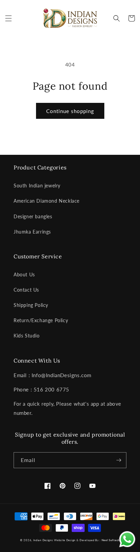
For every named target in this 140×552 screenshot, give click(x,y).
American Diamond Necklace (47, 201)
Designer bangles (33, 216)
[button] (8, 18)
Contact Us (26, 290)
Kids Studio (27, 335)
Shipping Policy (31, 305)
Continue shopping (70, 111)
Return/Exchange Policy (41, 320)
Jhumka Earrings (32, 232)
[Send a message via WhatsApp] (127, 539)
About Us (24, 274)
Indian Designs (43, 540)
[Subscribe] (118, 460)
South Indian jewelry (37, 185)
